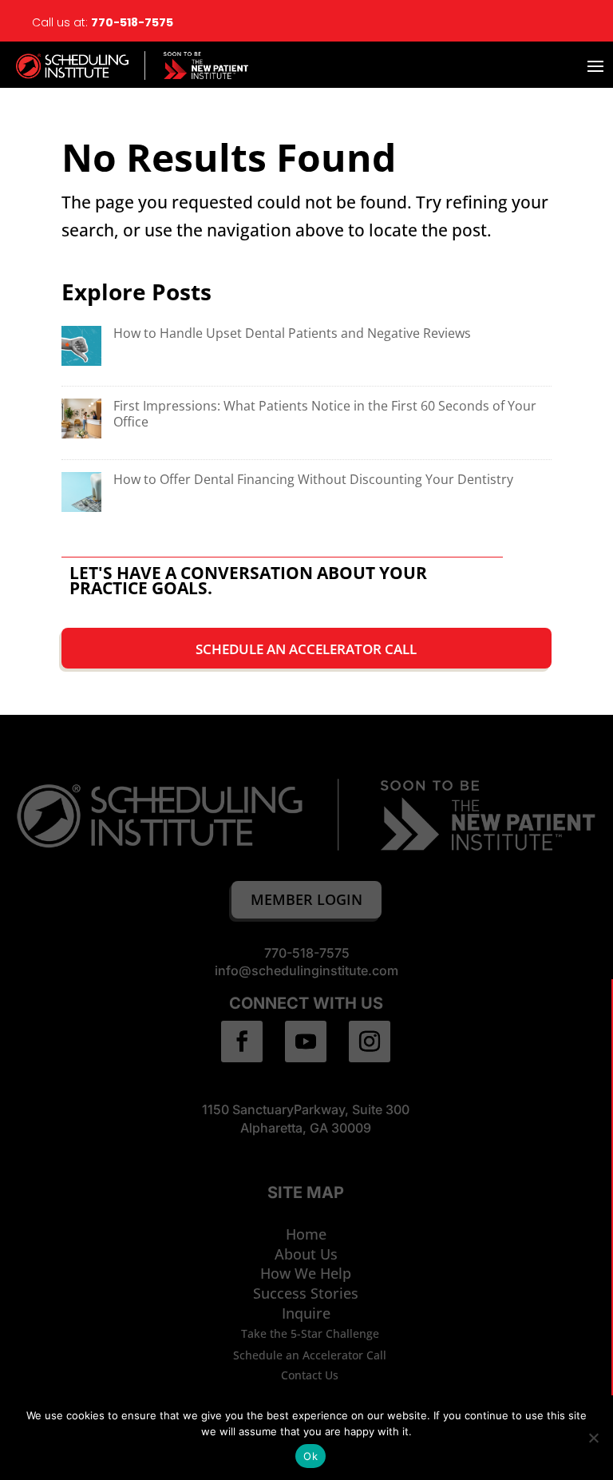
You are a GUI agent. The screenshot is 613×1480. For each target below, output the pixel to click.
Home (306, 1234)
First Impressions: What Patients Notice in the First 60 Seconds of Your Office (324, 413)
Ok (310, 1456)
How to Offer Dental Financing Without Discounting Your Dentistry (313, 479)
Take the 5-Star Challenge (310, 1333)
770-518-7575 (133, 22)
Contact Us (309, 1375)
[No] (593, 1438)
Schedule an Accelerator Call (306, 649)
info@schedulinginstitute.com (306, 970)
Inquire (306, 1313)
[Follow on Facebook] (242, 1041)
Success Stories (305, 1293)
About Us (306, 1254)
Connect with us (306, 1003)
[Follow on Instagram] (369, 1041)
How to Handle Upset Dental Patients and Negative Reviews (292, 333)
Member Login (306, 899)
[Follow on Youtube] (305, 1041)
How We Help (305, 1273)
